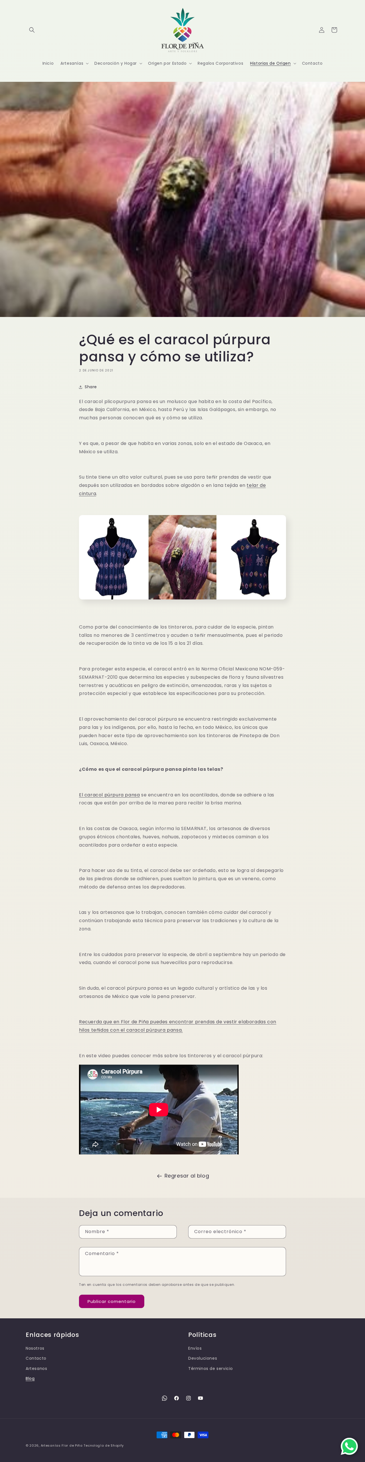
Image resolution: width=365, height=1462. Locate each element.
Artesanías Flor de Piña (62, 1445)
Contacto (36, 1358)
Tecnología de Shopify (104, 1445)
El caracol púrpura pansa (109, 795)
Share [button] (91, 387)
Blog (30, 1378)
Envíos (195, 1348)
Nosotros (35, 1348)
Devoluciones (202, 1358)
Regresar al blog (187, 1175)
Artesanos (36, 1368)
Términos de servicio (210, 1368)
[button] (32, 30)
